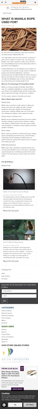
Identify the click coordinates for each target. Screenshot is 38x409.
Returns (4, 332)
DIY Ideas (4, 279)
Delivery (4, 330)
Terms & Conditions (8, 337)
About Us (4, 342)
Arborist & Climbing (8, 316)
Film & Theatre (6, 318)
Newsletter (5, 339)
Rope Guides (6, 276)
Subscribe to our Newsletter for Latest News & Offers (19, 286)
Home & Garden (7, 311)
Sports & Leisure (7, 313)
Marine (4, 320)
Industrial (4, 323)
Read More (17, 389)
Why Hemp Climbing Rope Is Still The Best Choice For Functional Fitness (10, 375)
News (3, 273)
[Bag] (35, 2)
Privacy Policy (6, 334)
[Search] (5, 2)
